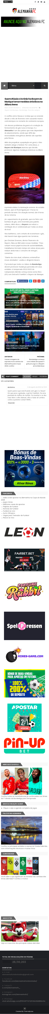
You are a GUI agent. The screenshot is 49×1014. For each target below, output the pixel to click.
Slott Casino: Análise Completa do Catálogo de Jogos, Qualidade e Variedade (24, 325)
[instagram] (41, 2)
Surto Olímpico (9, 513)
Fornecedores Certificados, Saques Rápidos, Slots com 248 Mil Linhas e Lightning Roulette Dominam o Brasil (23, 302)
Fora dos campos (34, 110)
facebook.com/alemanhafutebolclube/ (19, 981)
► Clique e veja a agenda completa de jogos (19, 808)
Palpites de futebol (10, 506)
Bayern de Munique (11, 110)
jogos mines (8, 502)
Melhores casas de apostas (14, 504)
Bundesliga (23, 110)
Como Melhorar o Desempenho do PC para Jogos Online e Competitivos (22, 347)
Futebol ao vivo (9, 511)
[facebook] (35, 2)
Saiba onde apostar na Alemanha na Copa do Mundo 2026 (23, 499)
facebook (43, 376)
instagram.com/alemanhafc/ (15, 994)
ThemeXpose (28, 1011)
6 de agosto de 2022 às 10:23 (37, 387)
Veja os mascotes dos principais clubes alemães (20, 943)
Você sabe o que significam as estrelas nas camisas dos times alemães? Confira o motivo (23, 877)
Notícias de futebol (10, 509)
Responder (11, 403)
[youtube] (44, 2)
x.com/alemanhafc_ (11, 988)
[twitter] (38, 2)
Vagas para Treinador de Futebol (16, 515)
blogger (27, 376)
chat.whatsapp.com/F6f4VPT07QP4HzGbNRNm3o (23, 1001)
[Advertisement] (24, 56)
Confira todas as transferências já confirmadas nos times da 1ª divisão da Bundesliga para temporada (24, 797)
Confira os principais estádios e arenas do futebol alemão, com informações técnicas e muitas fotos (24, 847)
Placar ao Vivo (8, 518)
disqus (34, 376)
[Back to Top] (24, 1008)
